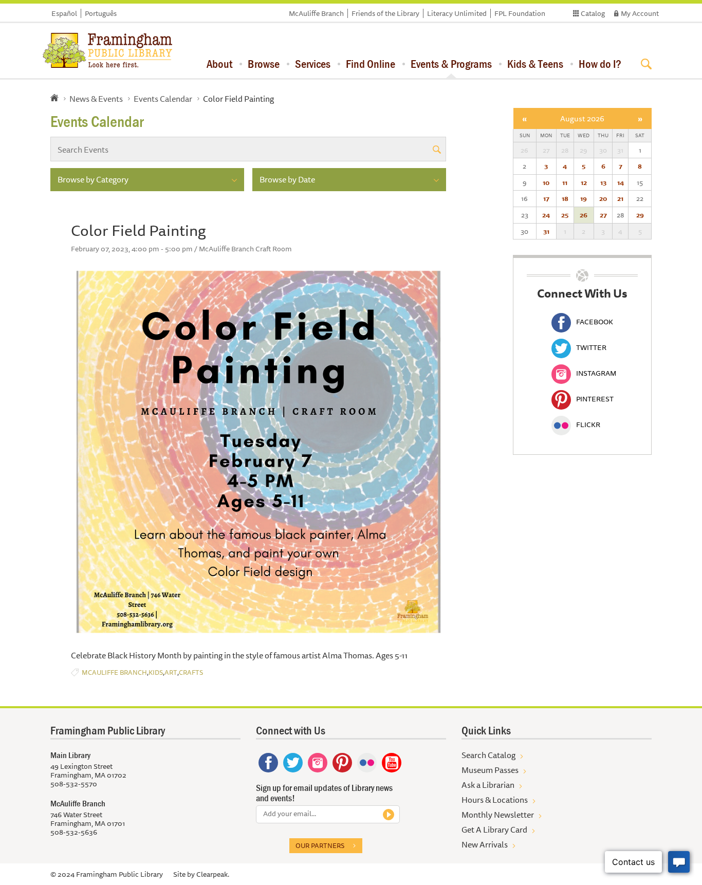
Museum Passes (490, 770)
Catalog (593, 13)
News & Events (96, 99)
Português (101, 13)
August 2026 (582, 118)
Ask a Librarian (487, 784)
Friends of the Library (385, 13)
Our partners (319, 845)
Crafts (191, 672)
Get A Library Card (494, 829)
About (219, 64)
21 (620, 198)
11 (564, 182)
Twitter (591, 347)
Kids (156, 672)
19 (583, 198)
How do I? (600, 64)
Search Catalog (488, 755)
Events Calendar (163, 99)
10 (546, 182)
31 (546, 231)
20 (603, 198)
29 (640, 215)
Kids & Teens (535, 64)
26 (583, 215)
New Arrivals (484, 844)
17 (546, 198)
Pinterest (595, 398)
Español (64, 13)
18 (565, 198)
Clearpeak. (212, 874)
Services (312, 64)
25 (564, 215)
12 (584, 182)
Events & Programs (451, 64)
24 (546, 215)
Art (170, 672)
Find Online (370, 64)
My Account (640, 13)
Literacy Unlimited (457, 13)
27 (603, 215)
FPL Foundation (519, 13)
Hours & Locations (494, 799)
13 (603, 182)
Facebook (594, 321)
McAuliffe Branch (316, 13)
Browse (264, 64)
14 (620, 182)
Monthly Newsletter (497, 814)
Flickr (588, 424)
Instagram (596, 373)
